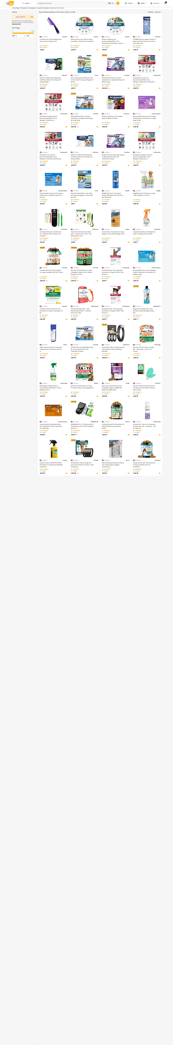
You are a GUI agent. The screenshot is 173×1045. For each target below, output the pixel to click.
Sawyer (65, 460)
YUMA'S (96, 383)
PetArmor (157, 37)
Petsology (157, 345)
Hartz (96, 75)
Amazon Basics (156, 114)
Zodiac (127, 229)
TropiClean (157, 229)
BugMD (158, 191)
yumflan (64, 37)
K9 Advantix (157, 75)
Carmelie (64, 268)
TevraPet (64, 306)
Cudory (127, 422)
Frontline (126, 75)
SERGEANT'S (156, 306)
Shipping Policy (16, 24)
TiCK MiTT (157, 383)
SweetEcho (126, 345)
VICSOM (96, 460)
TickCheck (64, 229)
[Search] (117, 3)
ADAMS (127, 191)
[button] (129, 3)
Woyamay (157, 460)
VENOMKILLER (94, 422)
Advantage (63, 383)
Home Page (15, 8)
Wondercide (94, 306)
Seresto (96, 37)
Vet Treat (95, 268)
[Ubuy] (10, 3)
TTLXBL (127, 383)
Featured (157, 12)
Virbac (65, 345)
